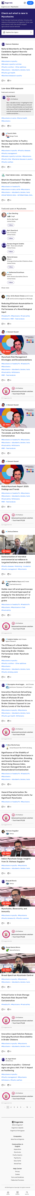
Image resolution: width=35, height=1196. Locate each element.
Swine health (22, 118)
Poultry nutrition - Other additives (14, 67)
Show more (5, 288)
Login (30, 3)
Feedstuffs (6, 316)
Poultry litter (6, 159)
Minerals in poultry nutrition (12, 64)
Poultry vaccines (23, 918)
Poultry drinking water (10, 672)
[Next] (30, 1107)
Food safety (26, 316)
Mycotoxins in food (18, 607)
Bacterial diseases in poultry (12, 76)
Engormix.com (5, 7)
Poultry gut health (8, 73)
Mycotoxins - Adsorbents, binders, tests (16, 70)
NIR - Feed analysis (17, 319)
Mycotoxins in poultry (9, 61)
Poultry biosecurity (9, 918)
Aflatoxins (6, 319)
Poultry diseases (24, 150)
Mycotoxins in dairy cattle (11, 189)
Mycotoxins (14, 7)
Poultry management (9, 153)
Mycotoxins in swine (9, 118)
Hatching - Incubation (23, 566)
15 (27, 1107)
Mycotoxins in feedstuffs (11, 186)
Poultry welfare (7, 162)
